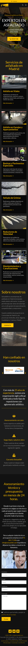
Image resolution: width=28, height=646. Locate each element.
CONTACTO (21, 643)
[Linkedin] (17, 631)
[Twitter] (10, 631)
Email (4, 579)
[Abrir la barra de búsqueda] (22, 5)
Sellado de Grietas (12, 197)
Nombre (4, 572)
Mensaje (5, 594)
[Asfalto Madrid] (5, 5)
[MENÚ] (26, 5)
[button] (3, 373)
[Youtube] (14, 631)
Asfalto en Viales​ (11, 91)
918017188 (8, 635)
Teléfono (5, 586)
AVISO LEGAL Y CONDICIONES (10, 641)
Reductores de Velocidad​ (10, 232)
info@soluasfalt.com (9, 543)
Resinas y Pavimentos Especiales (13, 164)
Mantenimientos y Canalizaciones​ (12, 267)
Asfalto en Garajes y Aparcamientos (12, 128)
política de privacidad (9, 615)
